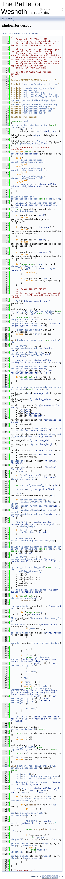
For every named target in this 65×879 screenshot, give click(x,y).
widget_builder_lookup (24, 266)
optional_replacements (24, 768)
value (53, 839)
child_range (23, 369)
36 (5, 125)
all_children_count (43, 203)
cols (28, 684)
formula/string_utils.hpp (39, 88)
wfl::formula (28, 477)
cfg (23, 127)
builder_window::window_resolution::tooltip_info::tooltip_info (36, 548)
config (14, 127)
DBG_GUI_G (21, 788)
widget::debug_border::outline (29, 170)
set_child (22, 843)
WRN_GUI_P (26, 184)
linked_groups (24, 538)
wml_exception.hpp (34, 113)
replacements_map (21, 749)
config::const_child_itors (31, 366)
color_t (39, 141)
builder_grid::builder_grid (27, 567)
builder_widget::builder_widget (30, 125)
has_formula (47, 502)
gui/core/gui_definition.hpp (41, 94)
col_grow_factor (20, 633)
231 (5, 745)
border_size (18, 624)
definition (26, 530)
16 (5, 80)
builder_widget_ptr (22, 197)
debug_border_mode (31, 160)
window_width (48, 524)
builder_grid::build (23, 729)
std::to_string (19, 665)
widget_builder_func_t (29, 330)
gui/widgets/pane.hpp (36, 107)
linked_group (51, 776)
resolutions (28, 379)
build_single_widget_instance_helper (33, 311)
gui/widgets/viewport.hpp (39, 109)
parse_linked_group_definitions (30, 540)
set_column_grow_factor (31, 813)
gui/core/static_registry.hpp (41, 96)
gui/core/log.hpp (34, 92)
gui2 (26, 121)
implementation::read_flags (36, 619)
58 (5, 197)
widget (37, 135)
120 (5, 387)
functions (17, 479)
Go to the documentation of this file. (20, 33)
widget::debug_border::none (27, 162)
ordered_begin (25, 211)
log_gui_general (39, 782)
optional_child (41, 485)
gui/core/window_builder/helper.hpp (33, 100)
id (19, 129)
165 (5, 547)
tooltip (15, 461)
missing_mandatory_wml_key (26, 348)
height (36, 510)
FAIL (18, 301)
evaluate (31, 479)
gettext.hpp (30, 90)
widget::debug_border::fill (27, 178)
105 (5, 340)
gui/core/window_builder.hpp (41, 84)
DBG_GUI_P (21, 360)
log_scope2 (22, 590)
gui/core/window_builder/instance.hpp (34, 104)
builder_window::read (29, 340)
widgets (15, 643)
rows (32, 629)
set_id (26, 774)
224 (5, 727)
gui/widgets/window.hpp (37, 111)
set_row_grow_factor (39, 798)
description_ (36, 352)
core (10, 18)
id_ (30, 346)
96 (5, 309)
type (39, 264)
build (19, 737)
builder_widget (27, 571)
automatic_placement (33, 500)
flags (14, 618)
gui (3, 18)
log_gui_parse (38, 590)
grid (21, 471)
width (35, 502)
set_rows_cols (30, 778)
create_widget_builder (24, 199)
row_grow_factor (20, 606)
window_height (28, 526)
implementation (43, 428)
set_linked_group (32, 776)
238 (5, 766)
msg (47, 657)
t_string (39, 657)
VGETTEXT (16, 659)
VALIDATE (21, 203)
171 (5, 567)
